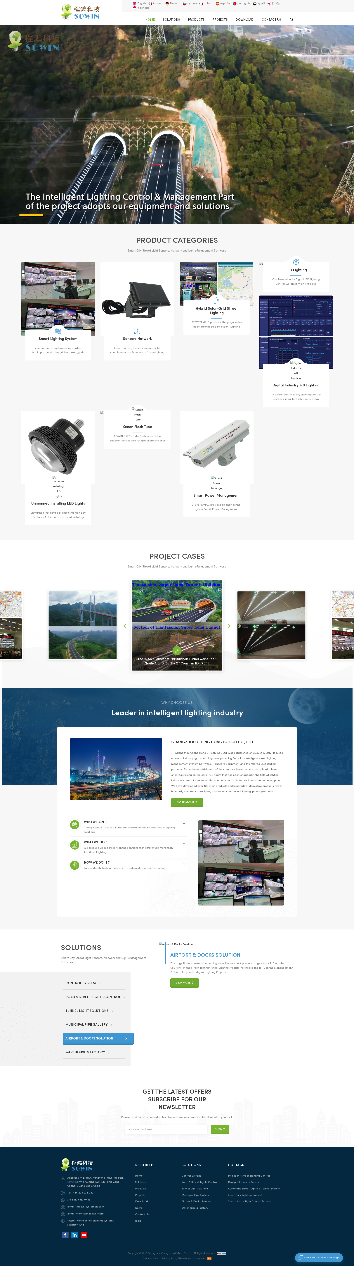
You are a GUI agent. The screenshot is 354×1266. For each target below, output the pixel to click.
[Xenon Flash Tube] (137, 414)
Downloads (142, 1201)
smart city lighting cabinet (245, 1195)
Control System (192, 1011)
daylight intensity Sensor (243, 1182)
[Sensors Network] (137, 299)
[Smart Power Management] (217, 447)
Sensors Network (137, 339)
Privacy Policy (169, 1259)
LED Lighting (296, 270)
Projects (220, 19)
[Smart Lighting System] (58, 299)
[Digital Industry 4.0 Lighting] (296, 332)
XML (157, 1259)
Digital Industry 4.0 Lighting (296, 385)
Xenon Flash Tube (137, 427)
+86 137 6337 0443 (79, 1200)
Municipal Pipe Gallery (201, 1084)
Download (245, 19)
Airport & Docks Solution (196, 1201)
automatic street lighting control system (254, 1189)
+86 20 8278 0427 (84, 1193)
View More (183, 1025)
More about (185, 802)
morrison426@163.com (90, 1214)
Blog (138, 1221)
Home (150, 19)
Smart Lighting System (58, 339)
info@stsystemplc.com (90, 1207)
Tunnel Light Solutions (195, 1189)
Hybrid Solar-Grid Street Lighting (217, 311)
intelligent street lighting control (249, 1176)
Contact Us (271, 19)
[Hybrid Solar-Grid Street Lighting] (217, 284)
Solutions (171, 19)
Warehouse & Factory (195, 1208)
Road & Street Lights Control (199, 1182)
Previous (125, 625)
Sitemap (147, 1259)
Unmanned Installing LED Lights (58, 503)
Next (229, 625)
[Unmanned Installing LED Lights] (58, 447)
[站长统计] (221, 1253)
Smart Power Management (216, 496)
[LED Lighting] (296, 262)
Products (196, 19)
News (138, 1208)
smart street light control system (249, 1201)
